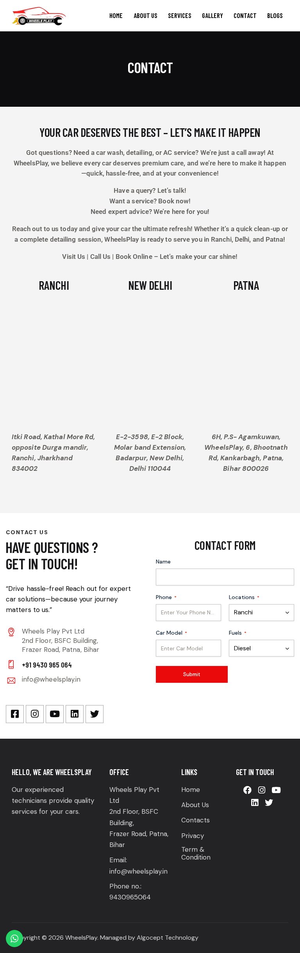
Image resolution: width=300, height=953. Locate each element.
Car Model (171, 632)
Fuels (237, 632)
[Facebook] (247, 790)
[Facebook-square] (15, 714)
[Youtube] (55, 714)
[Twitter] (95, 714)
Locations (244, 597)
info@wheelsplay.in (51, 679)
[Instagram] (35, 714)
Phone (166, 597)
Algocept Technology (167, 937)
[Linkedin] (75, 714)
